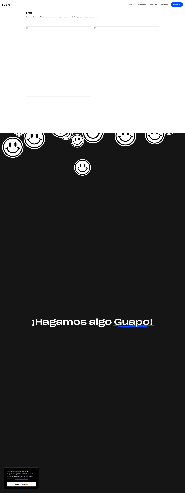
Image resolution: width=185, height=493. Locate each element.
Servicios (164, 4)
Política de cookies (21, 479)
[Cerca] (36, 469)
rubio (6, 4)
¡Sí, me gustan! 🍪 (21, 484)
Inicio (131, 4)
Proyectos (142, 4)
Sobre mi (153, 4)
